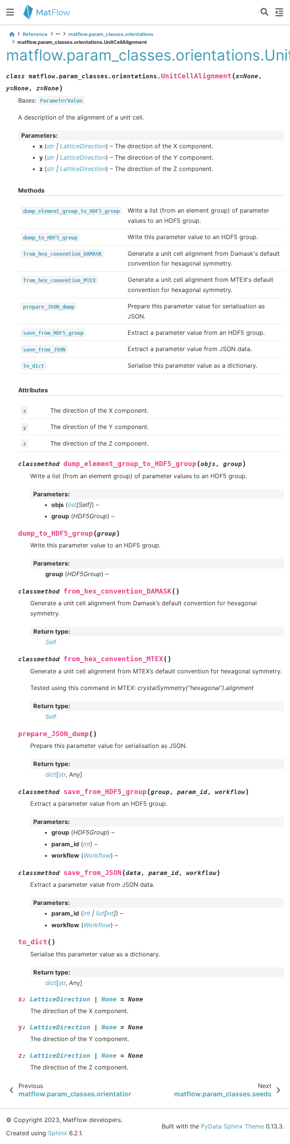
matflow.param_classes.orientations (110, 34)
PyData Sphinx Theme (232, 1126)
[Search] (264, 12)
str (62, 774)
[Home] (11, 34)
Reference (35, 34)
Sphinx (57, 1133)
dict (50, 774)
